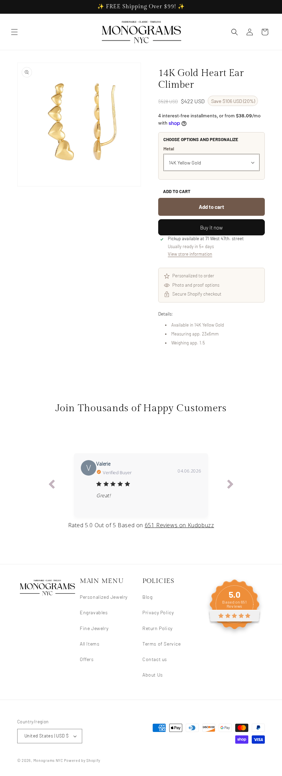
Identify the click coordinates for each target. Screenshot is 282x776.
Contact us (154, 659)
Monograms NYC (48, 760)
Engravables (94, 612)
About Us (152, 675)
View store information (190, 254)
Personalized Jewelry (104, 597)
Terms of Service (161, 644)
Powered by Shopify (82, 760)
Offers (87, 659)
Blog (147, 597)
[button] (14, 32)
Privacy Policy (158, 612)
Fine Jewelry (94, 628)
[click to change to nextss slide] (230, 485)
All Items (89, 644)
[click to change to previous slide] (51, 485)
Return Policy (157, 628)
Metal (168, 148)
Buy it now (211, 227)
